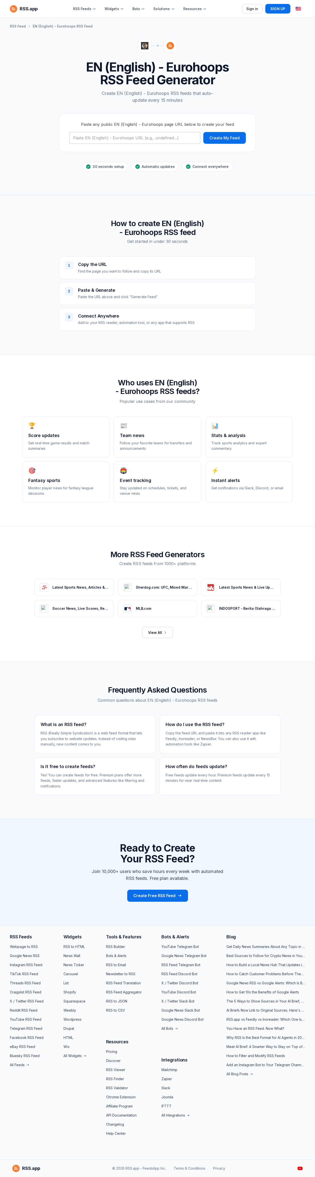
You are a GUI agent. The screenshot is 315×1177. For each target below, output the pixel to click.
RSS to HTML (74, 947)
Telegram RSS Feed (26, 1028)
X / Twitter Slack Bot (177, 1001)
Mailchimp (169, 1070)
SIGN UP (277, 9)
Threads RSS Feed (25, 983)
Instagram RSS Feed (26, 965)
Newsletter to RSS (120, 974)
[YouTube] (300, 1168)
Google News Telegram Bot (183, 956)
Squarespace (74, 1001)
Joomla (167, 1097)
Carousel (70, 974)
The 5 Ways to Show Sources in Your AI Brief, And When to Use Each (265, 1001)
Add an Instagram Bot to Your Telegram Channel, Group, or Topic (265, 1065)
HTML (68, 1037)
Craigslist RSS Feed (25, 992)
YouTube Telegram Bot (180, 947)
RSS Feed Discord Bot (179, 974)
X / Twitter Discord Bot (179, 983)
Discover (113, 1061)
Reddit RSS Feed (23, 1010)
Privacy (219, 1168)
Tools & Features (124, 936)
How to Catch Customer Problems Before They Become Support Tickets (265, 974)
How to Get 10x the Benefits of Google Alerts (262, 992)
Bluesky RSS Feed (25, 1056)
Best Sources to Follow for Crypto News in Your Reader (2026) (265, 956)
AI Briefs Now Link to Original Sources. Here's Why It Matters (265, 1010)
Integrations (174, 1059)
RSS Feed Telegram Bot (180, 965)
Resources (117, 1041)
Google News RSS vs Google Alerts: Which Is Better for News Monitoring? (265, 983)
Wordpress (72, 1019)
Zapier (166, 1079)
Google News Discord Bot (182, 1019)
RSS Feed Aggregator (124, 992)
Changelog (115, 1124)
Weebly (69, 1010)
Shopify (69, 992)
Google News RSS (25, 956)
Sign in (252, 9)
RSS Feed (18, 26)
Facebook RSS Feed (27, 1037)
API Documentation (121, 1115)
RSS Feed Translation (123, 983)
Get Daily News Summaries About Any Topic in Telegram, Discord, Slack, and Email (265, 947)
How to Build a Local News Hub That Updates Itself (265, 965)
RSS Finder (115, 1079)
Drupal (68, 1028)
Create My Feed (224, 137)
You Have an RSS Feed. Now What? (255, 1028)
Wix (66, 1047)
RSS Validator (117, 1088)
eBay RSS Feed (22, 1047)
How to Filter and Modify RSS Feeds (255, 1056)
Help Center (116, 1133)
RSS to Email (116, 965)
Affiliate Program (119, 1106)
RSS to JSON (116, 1001)
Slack (165, 1088)
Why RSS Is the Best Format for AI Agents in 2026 (265, 1037)
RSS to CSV (115, 1010)
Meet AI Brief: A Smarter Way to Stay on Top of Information (265, 1047)
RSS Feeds (21, 936)
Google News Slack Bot (180, 1010)
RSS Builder (115, 947)
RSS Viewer (115, 1070)
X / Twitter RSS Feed (27, 1001)
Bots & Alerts (116, 956)
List (66, 983)
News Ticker (73, 965)
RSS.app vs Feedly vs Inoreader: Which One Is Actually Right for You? (265, 1019)
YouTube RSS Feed (25, 1019)
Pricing (111, 1051)
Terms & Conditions (189, 1168)
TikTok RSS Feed (24, 974)
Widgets (72, 936)
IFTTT (166, 1106)
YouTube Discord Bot (178, 992)
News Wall (71, 956)
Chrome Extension (121, 1097)
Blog (231, 936)
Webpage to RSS (24, 947)
